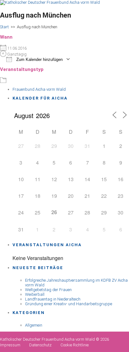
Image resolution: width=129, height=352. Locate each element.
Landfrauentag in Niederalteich (52, 299)
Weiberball (34, 294)
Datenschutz (40, 345)
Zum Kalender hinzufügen (39, 59)
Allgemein (33, 325)
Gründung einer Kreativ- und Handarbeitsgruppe (68, 303)
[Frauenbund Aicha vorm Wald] (50, 2)
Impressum (10, 345)
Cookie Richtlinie (74, 345)
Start (4, 26)
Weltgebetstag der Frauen (48, 289)
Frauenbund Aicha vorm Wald (39, 89)
